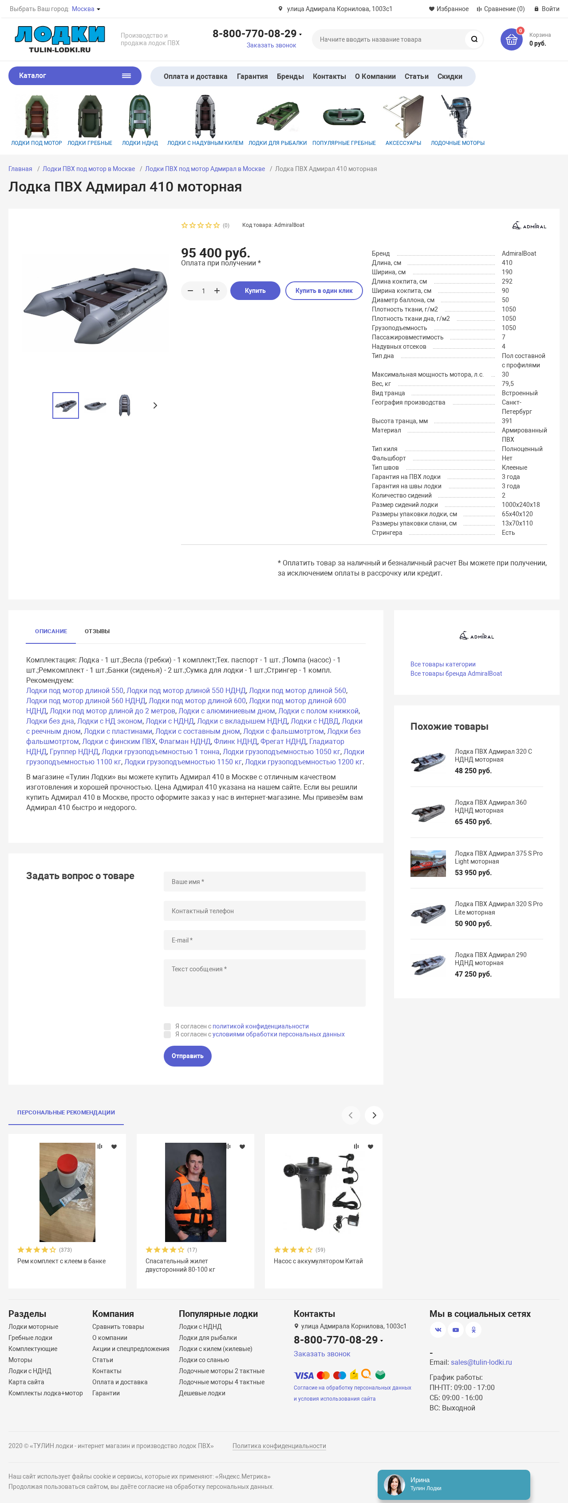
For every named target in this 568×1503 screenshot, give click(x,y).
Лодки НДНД (140, 143)
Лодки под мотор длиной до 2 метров (112, 711)
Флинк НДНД (235, 741)
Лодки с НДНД (170, 721)
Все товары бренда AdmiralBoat (456, 673)
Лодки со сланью (204, 1359)
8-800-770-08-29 (255, 33)
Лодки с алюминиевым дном (226, 711)
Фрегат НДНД (283, 741)
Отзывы (97, 631)
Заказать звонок (271, 45)
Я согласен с (242, 1026)
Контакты (330, 76)
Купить (255, 290)
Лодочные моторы (458, 143)
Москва (83, 8)
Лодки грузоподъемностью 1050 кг (281, 752)
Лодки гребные (89, 143)
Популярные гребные (344, 143)
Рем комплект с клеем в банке (61, 1261)
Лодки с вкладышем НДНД (242, 721)
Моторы (20, 1359)
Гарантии (106, 1393)
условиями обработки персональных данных (279, 1034)
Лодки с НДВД (315, 721)
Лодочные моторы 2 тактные (221, 1371)
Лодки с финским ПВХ (119, 741)
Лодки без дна (50, 721)
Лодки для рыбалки (277, 143)
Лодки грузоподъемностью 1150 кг (183, 762)
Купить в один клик (324, 290)
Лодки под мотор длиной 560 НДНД (86, 701)
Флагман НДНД (185, 741)
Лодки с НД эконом (109, 721)
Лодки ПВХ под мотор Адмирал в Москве (205, 168)
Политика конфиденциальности (279, 1445)
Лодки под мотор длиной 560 (297, 690)
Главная (20, 168)
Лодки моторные (33, 1326)
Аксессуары (403, 143)
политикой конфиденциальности (261, 1026)
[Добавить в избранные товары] (114, 1146)
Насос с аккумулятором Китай (318, 1261)
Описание (51, 631)
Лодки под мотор (36, 143)
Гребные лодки (30, 1337)
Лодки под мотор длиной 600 (197, 701)
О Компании (375, 76)
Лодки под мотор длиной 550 (74, 690)
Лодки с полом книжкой (318, 711)
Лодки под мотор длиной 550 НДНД (186, 690)
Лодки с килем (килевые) (215, 1348)
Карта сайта (26, 1382)
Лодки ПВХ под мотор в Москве (89, 168)
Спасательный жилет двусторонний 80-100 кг (180, 1265)
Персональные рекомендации (66, 1112)
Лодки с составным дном (197, 731)
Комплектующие (32, 1348)
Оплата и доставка (196, 76)
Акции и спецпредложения (131, 1348)
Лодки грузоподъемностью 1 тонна (161, 752)
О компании (109, 1337)
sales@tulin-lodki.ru (481, 1362)
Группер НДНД (74, 752)
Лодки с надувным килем (205, 143)
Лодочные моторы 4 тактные (221, 1382)
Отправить (188, 1055)
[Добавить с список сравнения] (100, 1146)
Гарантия (252, 76)
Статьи (416, 76)
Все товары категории (443, 664)
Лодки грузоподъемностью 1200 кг (304, 762)
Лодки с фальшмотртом (283, 731)
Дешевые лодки (202, 1393)
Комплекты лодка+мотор (45, 1393)
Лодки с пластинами (118, 731)
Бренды (290, 76)
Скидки (450, 76)
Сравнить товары (118, 1326)
